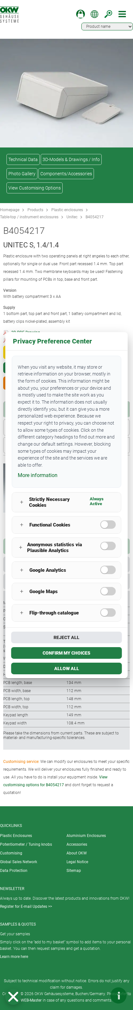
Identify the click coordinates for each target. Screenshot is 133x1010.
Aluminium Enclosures (86, 835)
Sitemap (73, 870)
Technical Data (23, 159)
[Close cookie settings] (13, 997)
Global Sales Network (18, 862)
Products (35, 210)
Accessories (76, 844)
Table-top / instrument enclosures (29, 217)
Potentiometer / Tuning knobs (26, 844)
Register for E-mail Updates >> (26, 906)
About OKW (76, 853)
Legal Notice (77, 862)
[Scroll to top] (99, 995)
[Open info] (118, 995)
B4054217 (95, 217)
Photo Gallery (22, 173)
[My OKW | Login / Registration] (80, 14)
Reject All (66, 637)
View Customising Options (34, 187)
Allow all (66, 668)
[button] (13, 997)
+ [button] (21, 502)
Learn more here (14, 956)
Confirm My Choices (66, 653)
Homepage (9, 210)
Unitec (71, 217)
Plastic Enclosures (16, 835)
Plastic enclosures (67, 210)
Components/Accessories (66, 173)
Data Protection (13, 870)
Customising (11, 853)
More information (37, 475)
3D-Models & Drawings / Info (71, 159)
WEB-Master (31, 1000)
